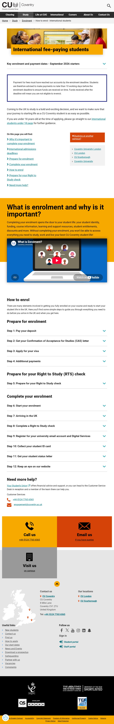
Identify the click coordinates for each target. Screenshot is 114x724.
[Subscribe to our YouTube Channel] (72, 631)
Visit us (29, 567)
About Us (88, 14)
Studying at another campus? (82, 137)
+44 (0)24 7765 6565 (23, 499)
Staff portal (69, 646)
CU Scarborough (82, 157)
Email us (84, 536)
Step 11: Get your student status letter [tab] (29, 456)
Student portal (71, 642)
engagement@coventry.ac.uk (28, 504)
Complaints (10, 667)
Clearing (10, 14)
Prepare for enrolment (21, 159)
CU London (79, 153)
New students (11, 630)
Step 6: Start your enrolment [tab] (24, 405)
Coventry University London (87, 149)
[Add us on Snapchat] (89, 631)
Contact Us (104, 14)
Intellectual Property (79, 718)
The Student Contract (15, 718)
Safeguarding (11, 656)
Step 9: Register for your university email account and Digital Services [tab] (48, 436)
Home (5, 20)
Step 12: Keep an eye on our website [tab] (28, 466)
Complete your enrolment (23, 164)
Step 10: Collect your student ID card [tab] (29, 446)
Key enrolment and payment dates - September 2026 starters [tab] (43, 63)
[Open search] (109, 6)
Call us (29, 536)
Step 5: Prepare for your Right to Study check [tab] (34, 383)
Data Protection (63, 721)
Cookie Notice (93, 718)
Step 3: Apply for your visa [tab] (23, 351)
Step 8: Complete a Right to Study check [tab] (31, 426)
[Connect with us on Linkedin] (83, 631)
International (57, 14)
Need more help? (18, 185)
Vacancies (10, 663)
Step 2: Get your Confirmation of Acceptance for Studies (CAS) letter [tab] (48, 340)
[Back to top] (57, 584)
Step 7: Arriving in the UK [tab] (22, 415)
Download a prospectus (16, 652)
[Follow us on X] (67, 630)
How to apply (11, 641)
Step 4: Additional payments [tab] (24, 361)
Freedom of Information (61, 718)
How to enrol (16, 170)
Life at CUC (41, 14)
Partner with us (12, 659)
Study (26, 14)
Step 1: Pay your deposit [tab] (21, 330)
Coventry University (83, 161)
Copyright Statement (43, 718)
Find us (8, 637)
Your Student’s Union (17, 485)
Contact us (10, 633)
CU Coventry (48, 596)
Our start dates (12, 645)
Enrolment (27, 20)
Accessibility (29, 718)
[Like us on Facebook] (61, 631)
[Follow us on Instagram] (78, 631)
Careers (73, 14)
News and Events (13, 648)
